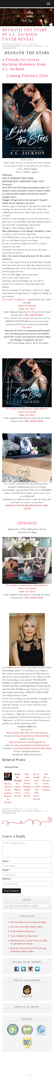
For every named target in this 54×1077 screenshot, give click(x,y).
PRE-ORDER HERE (33, 315)
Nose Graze (37, 1075)
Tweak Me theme (19, 1075)
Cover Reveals (18, 1067)
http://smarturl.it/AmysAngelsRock (27, 742)
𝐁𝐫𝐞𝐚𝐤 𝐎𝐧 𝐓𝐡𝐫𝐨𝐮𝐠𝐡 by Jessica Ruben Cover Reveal (18, 785)
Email (6, 870)
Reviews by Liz (22, 1064)
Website (6, 878)
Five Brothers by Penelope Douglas (28, 922)
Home (10, 1064)
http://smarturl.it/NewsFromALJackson (27, 732)
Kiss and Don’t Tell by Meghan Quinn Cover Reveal (27, 785)
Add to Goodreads (27, 305)
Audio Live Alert (27, 308)
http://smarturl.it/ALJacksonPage (32, 735)
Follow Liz (27, 996)
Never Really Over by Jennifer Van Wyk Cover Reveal (37, 786)
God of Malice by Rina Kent (24, 936)
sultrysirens (11, 46)
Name (6, 861)
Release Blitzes (35, 1067)
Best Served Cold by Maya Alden (26, 926)
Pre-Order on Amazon (14, 299)
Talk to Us (40, 1070)
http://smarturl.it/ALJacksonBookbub (32, 748)
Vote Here (27, 327)
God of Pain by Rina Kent (22, 931)
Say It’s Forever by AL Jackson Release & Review (8, 793)
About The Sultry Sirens (21, 1070)
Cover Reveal (34, 46)
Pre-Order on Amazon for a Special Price (27, 408)
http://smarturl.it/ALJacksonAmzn (31, 745)
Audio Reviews (39, 1064)
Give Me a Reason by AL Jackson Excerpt (46, 782)
